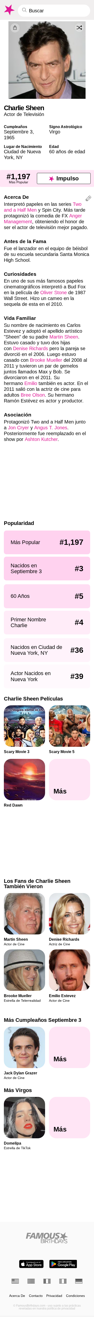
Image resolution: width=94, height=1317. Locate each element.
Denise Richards (30, 348)
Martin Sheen (63, 336)
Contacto (36, 1295)
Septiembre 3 (18, 131)
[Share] (15, 27)
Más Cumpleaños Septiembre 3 (42, 1020)
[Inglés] (15, 1281)
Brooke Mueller (46, 360)
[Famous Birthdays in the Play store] (63, 1264)
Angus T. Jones (50, 427)
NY (19, 157)
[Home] (47, 1237)
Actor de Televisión (24, 114)
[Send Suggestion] (88, 199)
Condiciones (75, 1295)
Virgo (54, 131)
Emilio (30, 383)
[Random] (79, 27)
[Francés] (47, 1281)
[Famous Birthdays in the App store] (31, 1264)
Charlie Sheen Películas (33, 699)
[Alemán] (78, 1281)
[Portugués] (31, 1281)
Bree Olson (33, 395)
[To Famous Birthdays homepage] (9, 9)
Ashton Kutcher (41, 439)
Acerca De (17, 1295)
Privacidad (54, 1295)
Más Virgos (18, 1090)
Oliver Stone (53, 292)
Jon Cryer (18, 427)
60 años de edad (67, 151)
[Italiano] (63, 1281)
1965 (9, 137)
